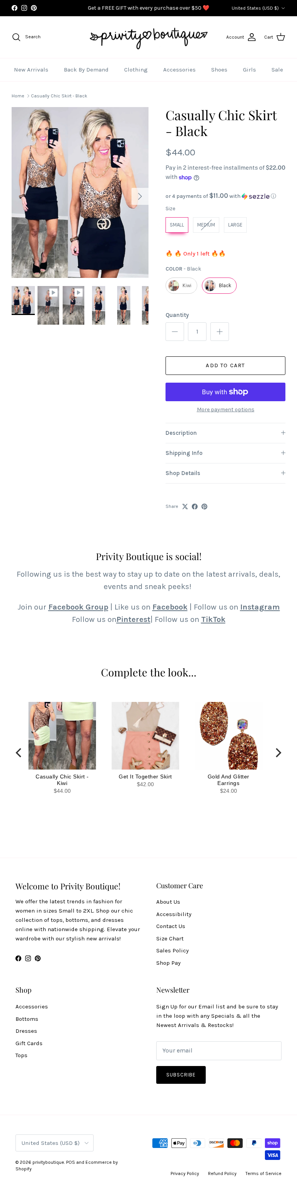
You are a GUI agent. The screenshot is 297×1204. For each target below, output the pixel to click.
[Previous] (19, 752)
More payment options (225, 410)
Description (181, 432)
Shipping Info (184, 453)
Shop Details (183, 473)
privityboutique (48, 1162)
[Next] (277, 752)
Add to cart (225, 365)
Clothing (136, 69)
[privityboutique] (148, 37)
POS (70, 1162)
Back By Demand (86, 69)
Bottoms (26, 1018)
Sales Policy (172, 950)
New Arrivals (31, 69)
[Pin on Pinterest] (204, 506)
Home (18, 96)
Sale (277, 69)
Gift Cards (29, 1043)
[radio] (177, 225)
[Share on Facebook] (195, 506)
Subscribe (181, 1075)
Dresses (26, 1030)
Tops (21, 1055)
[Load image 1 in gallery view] (80, 192)
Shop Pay (168, 962)
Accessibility (173, 914)
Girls (249, 69)
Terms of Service (264, 1173)
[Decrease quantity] (175, 331)
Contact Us (170, 926)
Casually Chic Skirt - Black (59, 96)
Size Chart (170, 938)
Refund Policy (222, 1173)
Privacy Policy (185, 1173)
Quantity (177, 315)
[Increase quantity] (219, 331)
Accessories (179, 69)
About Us (168, 901)
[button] (225, 196)
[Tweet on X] (185, 506)
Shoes (219, 69)
